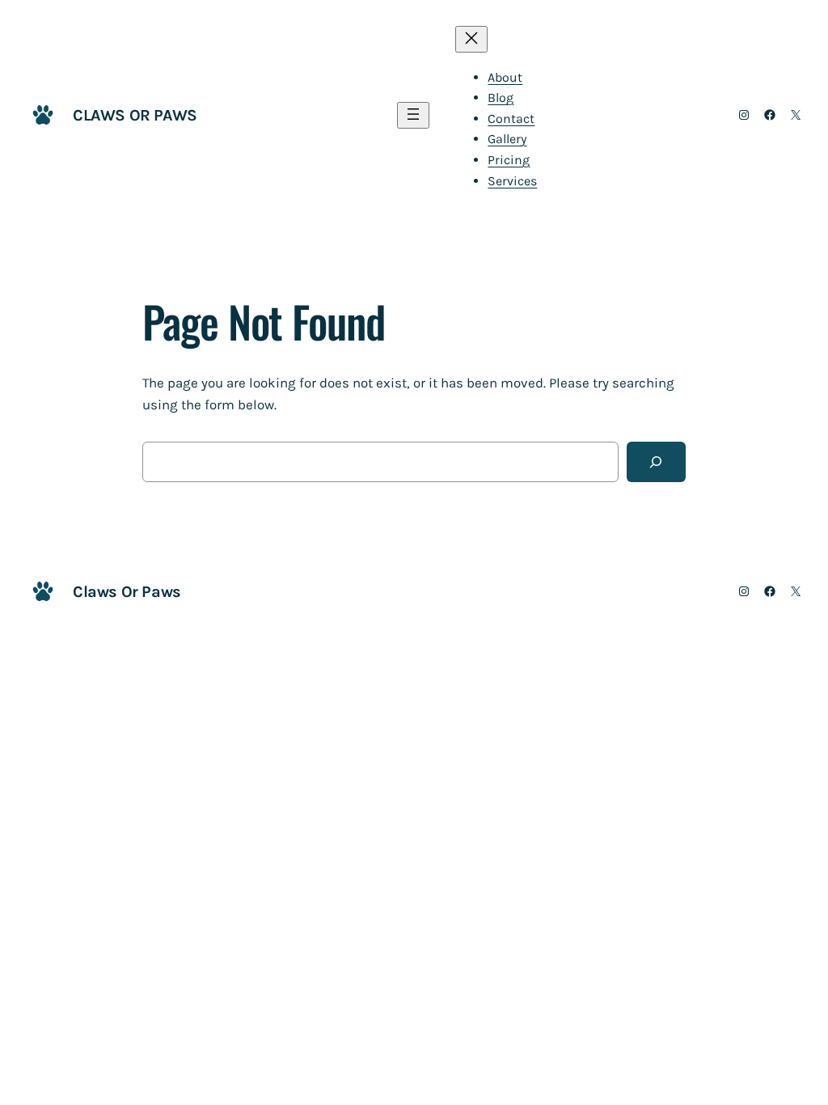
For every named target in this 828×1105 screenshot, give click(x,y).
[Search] (656, 462)
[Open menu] (413, 115)
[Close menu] (471, 39)
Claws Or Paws (135, 115)
